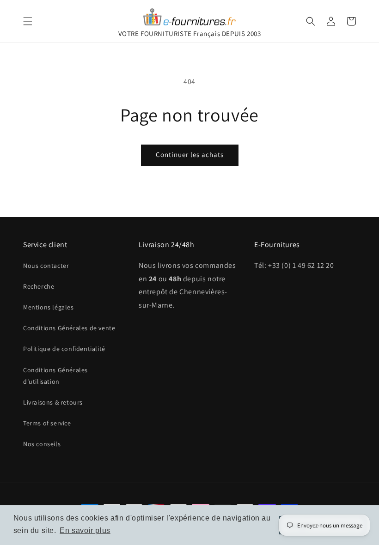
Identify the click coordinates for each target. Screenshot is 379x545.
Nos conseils (42, 444)
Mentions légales (48, 307)
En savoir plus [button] (85, 530)
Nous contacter (46, 265)
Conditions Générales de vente (69, 328)
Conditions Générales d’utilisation (55, 376)
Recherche (38, 286)
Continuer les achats (190, 154)
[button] (28, 21)
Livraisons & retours (53, 402)
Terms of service (47, 423)
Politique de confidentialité (64, 349)
